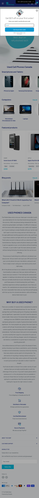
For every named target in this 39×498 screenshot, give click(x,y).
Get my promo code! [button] (19, 29)
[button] (37, 10)
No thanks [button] (19, 34)
